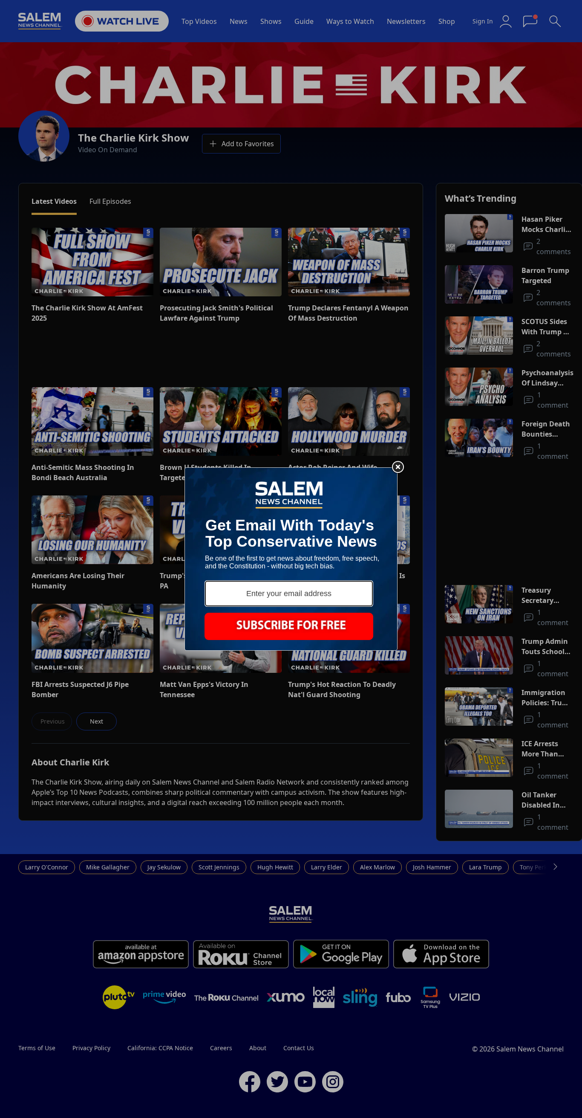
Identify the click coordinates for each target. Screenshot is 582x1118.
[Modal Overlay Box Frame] (291, 559)
